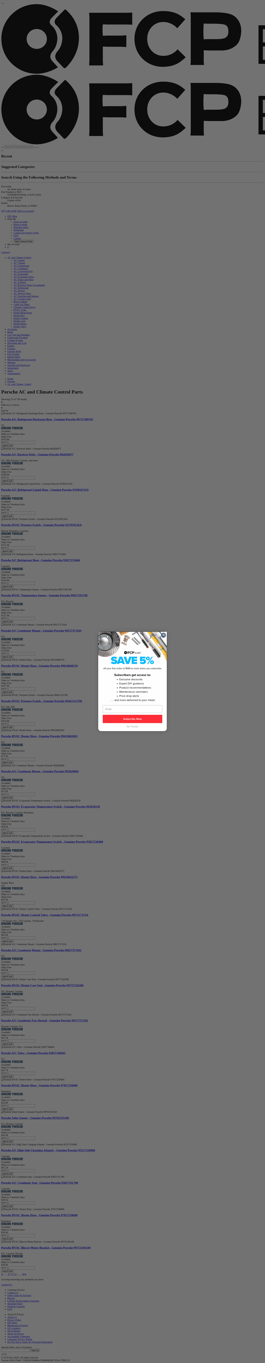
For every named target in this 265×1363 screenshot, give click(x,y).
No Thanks (132, 726)
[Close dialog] (163, 635)
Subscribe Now (132, 719)
